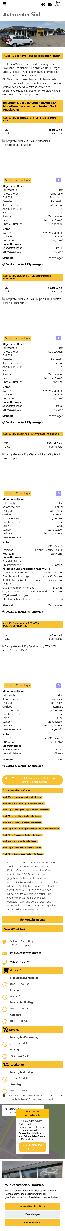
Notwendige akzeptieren (32, 1206)
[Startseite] (43, 3)
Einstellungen (32, 1214)
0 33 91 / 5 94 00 (20, 961)
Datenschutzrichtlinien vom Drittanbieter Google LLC (32, 1136)
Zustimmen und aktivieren (32, 1147)
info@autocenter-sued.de (26, 952)
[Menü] (4, 4)
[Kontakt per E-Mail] (50, 3)
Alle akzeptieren (32, 1222)
